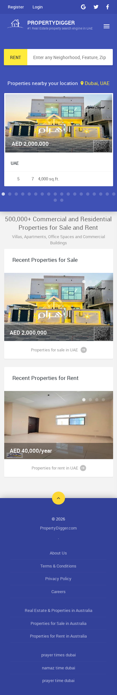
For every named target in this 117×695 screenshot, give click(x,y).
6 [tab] (35, 194)
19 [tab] (55, 200)
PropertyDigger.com (58, 528)
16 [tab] (100, 194)
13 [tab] (81, 194)
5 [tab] (29, 194)
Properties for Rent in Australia (58, 636)
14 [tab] (87, 194)
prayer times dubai (58, 655)
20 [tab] (61, 200)
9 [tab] (55, 194)
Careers (58, 591)
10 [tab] (61, 194)
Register (16, 7)
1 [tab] (3, 194)
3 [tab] (16, 194)
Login (37, 7)
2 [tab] (9, 194)
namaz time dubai (58, 668)
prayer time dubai (58, 680)
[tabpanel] (58, 139)
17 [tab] (107, 194)
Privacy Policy (58, 578)
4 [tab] (22, 194)
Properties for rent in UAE (55, 468)
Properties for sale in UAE (55, 350)
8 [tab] (48, 194)
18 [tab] (113, 194)
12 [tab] (74, 194)
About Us (58, 553)
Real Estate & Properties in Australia (58, 610)
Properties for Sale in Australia (58, 623)
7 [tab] (42, 194)
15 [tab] (94, 194)
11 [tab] (68, 194)
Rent (15, 57)
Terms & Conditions (58, 566)
